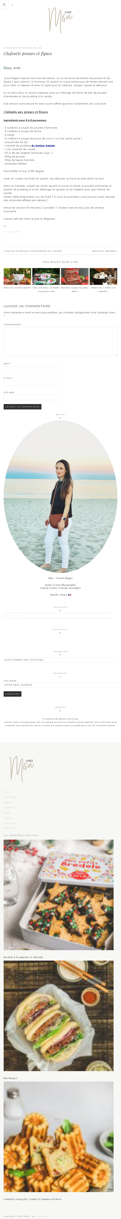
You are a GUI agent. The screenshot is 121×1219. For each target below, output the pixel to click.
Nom (7, 363)
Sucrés (37, 48)
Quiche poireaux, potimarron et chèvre (34, 251)
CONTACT (9, 828)
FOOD (7, 813)
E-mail (8, 378)
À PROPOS (10, 797)
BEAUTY (8, 802)
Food (7, 48)
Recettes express (21, 48)
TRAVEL (8, 818)
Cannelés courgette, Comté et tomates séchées (32, 1199)
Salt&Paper (41, 1216)
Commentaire (13, 324)
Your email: (10, 680)
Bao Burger (10, 1078)
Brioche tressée (104, 251)
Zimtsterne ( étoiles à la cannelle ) (103, 289)
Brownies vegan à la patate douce (74, 289)
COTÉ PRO (10, 823)
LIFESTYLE (10, 807)
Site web (9, 392)
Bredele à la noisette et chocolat (23, 957)
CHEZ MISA (60, 19)
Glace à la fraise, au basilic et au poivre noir (46, 289)
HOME (7, 792)
